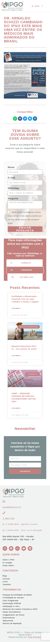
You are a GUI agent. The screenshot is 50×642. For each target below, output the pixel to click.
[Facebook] (11, 548)
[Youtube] (23, 548)
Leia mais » (16, 308)
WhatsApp (13, 188)
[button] (24, 263)
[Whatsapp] (17, 548)
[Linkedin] (30, 548)
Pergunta (13, 198)
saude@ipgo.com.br (12, 507)
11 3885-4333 (8, 518)
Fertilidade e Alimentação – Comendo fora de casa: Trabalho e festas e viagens (25, 299)
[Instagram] (5, 548)
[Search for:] (41, 6)
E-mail (11, 177)
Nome (11, 167)
